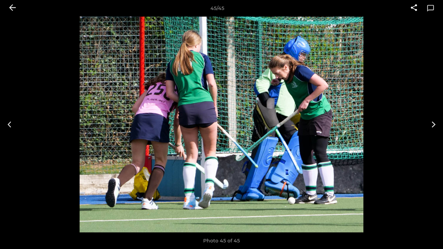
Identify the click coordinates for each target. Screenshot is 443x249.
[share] (414, 8)
